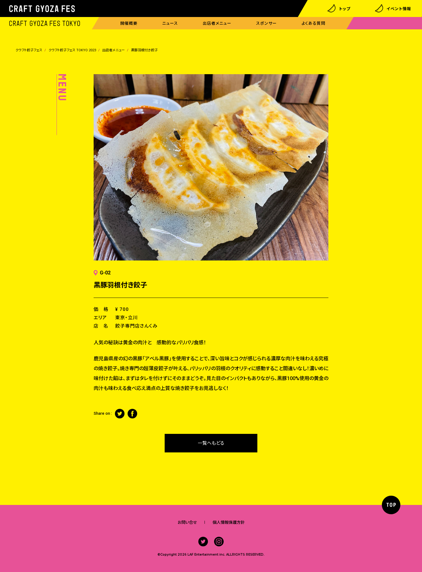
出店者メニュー (217, 23)
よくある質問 (313, 23)
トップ (344, 8)
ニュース (170, 23)
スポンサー (266, 23)
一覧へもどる (211, 443)
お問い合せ (187, 522)
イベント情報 (398, 8)
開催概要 (128, 23)
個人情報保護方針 (229, 522)
